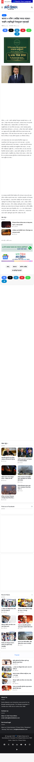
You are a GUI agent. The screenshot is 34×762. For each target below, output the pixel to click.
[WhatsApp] (28, 30)
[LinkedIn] (17, 30)
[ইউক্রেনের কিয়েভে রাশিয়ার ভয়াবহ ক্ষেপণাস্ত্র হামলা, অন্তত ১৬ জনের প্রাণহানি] (6, 224)
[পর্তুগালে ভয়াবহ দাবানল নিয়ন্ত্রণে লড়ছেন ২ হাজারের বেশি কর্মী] (8, 470)
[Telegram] (17, 34)
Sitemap (4, 729)
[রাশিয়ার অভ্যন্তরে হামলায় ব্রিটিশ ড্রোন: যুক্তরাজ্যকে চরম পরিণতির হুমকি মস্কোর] (25, 470)
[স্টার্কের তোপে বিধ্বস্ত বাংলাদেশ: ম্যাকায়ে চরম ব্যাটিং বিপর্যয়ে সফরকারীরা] (8, 636)
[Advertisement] (17, 102)
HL (9, 266)
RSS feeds (10, 729)
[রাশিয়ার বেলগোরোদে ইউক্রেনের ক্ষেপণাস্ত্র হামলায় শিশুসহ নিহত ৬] (8, 489)
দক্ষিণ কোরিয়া (24, 266)
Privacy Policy (20, 727)
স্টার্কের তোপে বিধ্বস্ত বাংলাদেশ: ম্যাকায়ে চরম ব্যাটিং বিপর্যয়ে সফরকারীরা (7, 644)
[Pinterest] (23, 30)
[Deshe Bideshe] (10, 7)
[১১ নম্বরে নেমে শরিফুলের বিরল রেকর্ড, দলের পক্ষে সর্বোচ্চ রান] (8, 603)
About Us (15, 740)
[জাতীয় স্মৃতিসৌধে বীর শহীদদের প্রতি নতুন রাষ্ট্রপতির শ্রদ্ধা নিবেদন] (6, 662)
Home (10, 740)
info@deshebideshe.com (20, 729)
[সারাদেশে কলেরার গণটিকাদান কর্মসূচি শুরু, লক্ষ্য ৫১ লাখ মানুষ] (25, 603)
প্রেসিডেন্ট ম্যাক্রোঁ (17, 270)
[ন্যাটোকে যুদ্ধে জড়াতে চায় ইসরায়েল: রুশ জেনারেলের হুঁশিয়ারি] (25, 452)
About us (3, 727)
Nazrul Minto (13, 715)
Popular (17, 655)
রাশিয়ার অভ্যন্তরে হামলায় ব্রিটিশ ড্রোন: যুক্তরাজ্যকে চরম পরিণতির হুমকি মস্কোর (24, 478)
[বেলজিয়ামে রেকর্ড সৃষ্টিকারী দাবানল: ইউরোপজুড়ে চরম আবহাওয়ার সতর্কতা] (6, 232)
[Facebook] (5, 30)
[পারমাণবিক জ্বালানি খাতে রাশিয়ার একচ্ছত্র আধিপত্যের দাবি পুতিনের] (8, 452)
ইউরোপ (4, 15)
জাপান (15, 266)
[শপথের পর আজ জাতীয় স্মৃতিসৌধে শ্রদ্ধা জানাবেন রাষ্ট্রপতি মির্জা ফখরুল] (25, 619)
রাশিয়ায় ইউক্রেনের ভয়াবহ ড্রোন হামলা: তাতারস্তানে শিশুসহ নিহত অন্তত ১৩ (24, 487)
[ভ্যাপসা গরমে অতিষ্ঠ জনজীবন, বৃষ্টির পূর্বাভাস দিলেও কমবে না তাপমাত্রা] (25, 636)
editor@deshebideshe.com (12, 718)
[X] (11, 30)
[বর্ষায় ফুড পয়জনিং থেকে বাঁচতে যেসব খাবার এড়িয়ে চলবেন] (8, 619)
